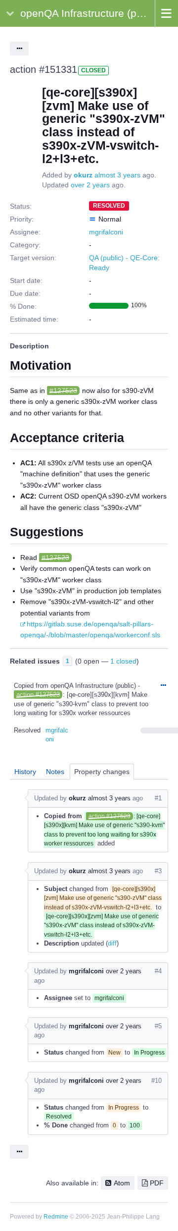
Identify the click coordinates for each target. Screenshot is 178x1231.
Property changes (102, 772)
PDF (157, 1183)
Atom (122, 1183)
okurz (83, 175)
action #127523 (38, 694)
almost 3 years (117, 175)
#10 (156, 1080)
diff (112, 943)
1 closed (123, 661)
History (25, 772)
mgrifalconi (106, 232)
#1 (158, 798)
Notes (55, 772)
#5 (158, 1026)
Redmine (56, 1216)
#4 (158, 971)
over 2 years (90, 185)
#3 (158, 871)
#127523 (63, 390)
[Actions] (163, 685)
